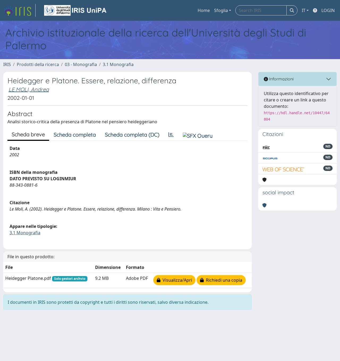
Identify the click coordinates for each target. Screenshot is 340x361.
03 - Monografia (81, 64)
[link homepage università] (76, 10)
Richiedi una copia (223, 280)
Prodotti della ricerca (38, 64)
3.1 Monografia (118, 64)
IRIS (7, 64)
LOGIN (328, 10)
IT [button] (303, 10)
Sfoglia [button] (221, 10)
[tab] (171, 134)
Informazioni (281, 78)
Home (204, 10)
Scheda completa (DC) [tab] (132, 134)
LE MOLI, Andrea (28, 89)
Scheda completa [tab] (75, 134)
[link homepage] (19, 10)
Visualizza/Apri (176, 280)
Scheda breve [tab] (28, 134)
